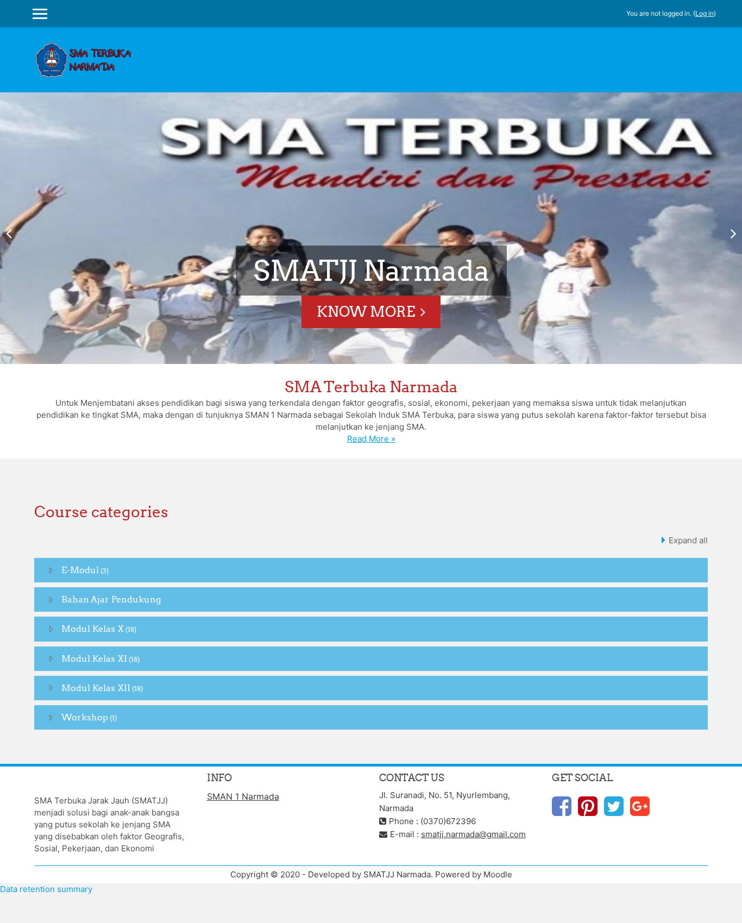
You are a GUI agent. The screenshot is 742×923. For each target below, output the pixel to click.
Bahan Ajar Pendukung (111, 599)
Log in (704, 13)
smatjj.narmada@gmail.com (473, 834)
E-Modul (80, 569)
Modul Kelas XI (94, 658)
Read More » (371, 439)
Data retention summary (46, 889)
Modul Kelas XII (95, 687)
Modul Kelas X (92, 628)
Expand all (688, 540)
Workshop (84, 717)
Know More (366, 312)
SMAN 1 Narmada (243, 796)
